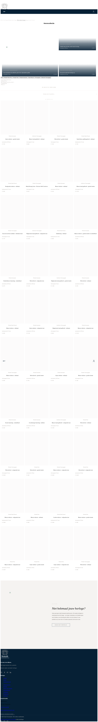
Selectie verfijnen (50, 87)
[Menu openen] (4, 361)
